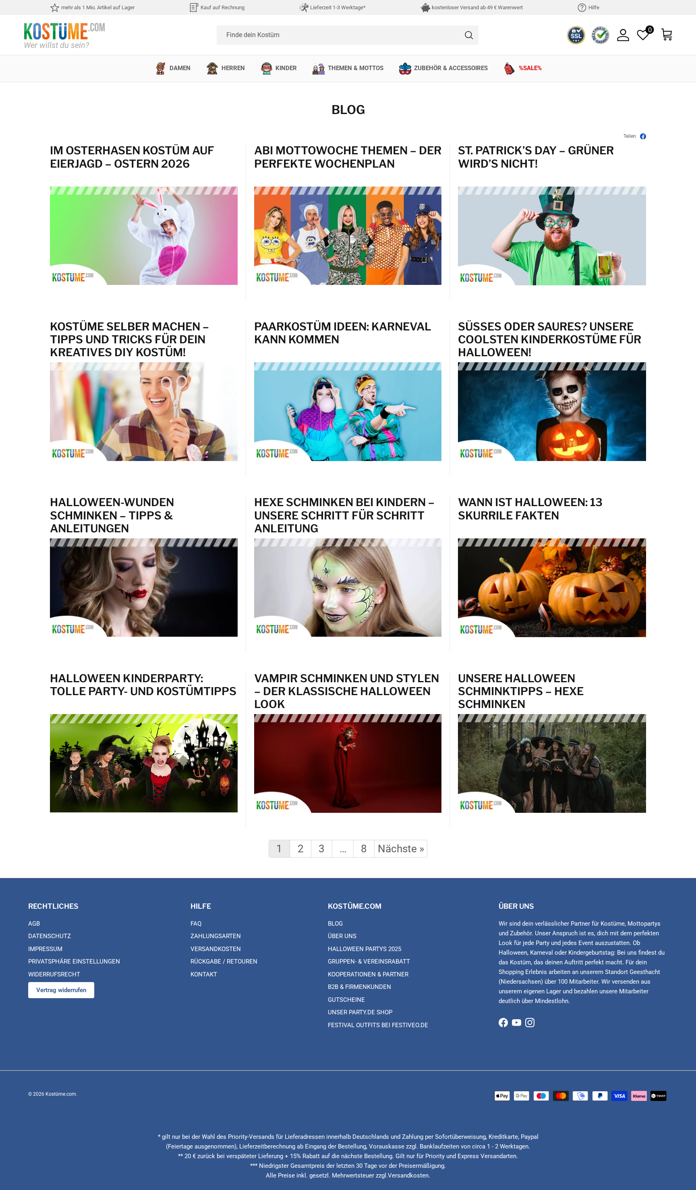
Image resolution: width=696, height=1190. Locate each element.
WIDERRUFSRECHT (54, 974)
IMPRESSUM (45, 949)
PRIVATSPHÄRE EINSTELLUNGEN (74, 961)
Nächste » (401, 849)
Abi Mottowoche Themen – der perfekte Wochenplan (347, 157)
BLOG (335, 923)
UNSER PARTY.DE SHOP (360, 1012)
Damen (180, 68)
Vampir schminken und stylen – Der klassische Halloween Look (346, 691)
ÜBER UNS (342, 936)
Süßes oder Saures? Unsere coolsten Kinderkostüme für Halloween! (549, 339)
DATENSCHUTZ (49, 936)
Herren (233, 68)
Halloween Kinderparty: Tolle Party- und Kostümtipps (143, 685)
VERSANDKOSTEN (216, 949)
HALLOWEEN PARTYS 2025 (364, 949)
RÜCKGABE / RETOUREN (224, 961)
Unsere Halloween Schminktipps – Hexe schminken (521, 691)
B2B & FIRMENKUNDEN (359, 987)
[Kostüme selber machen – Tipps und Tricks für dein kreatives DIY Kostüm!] (144, 459)
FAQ (196, 923)
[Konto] (623, 35)
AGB (34, 923)
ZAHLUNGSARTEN (216, 936)
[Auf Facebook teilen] (643, 136)
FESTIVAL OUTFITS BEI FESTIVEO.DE (378, 1025)
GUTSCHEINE (346, 999)
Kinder (286, 68)
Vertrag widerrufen (61, 990)
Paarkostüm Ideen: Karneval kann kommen (342, 333)
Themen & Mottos (355, 68)
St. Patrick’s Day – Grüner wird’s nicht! (536, 157)
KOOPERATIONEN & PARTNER (368, 974)
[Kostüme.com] (64, 35)
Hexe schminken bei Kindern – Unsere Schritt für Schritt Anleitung (344, 515)
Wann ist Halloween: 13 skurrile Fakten (530, 509)
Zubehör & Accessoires (451, 68)
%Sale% (530, 68)
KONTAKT (204, 974)
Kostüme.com (61, 1094)
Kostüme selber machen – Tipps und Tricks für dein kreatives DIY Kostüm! (129, 339)
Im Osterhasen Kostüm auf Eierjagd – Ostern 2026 (132, 157)
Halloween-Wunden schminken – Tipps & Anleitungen (112, 515)
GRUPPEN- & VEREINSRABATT (369, 961)
